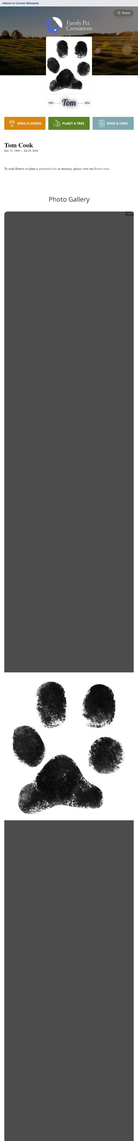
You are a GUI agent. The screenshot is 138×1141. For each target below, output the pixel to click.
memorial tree (48, 168)
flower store (101, 168)
